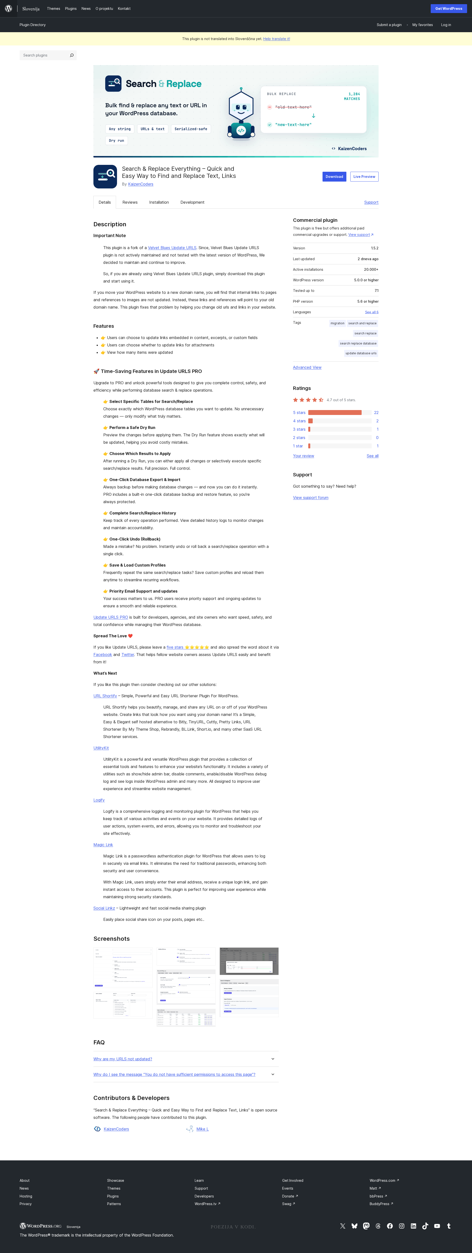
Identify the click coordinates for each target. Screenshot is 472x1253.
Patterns (114, 1204)
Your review (303, 455)
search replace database (358, 343)
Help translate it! (276, 39)
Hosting (26, 1196)
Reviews (130, 202)
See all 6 (372, 312)
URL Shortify (105, 695)
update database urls (361, 353)
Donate (290, 1196)
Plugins (113, 1196)
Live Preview (364, 176)
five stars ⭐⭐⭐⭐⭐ (188, 647)
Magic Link (103, 844)
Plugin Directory (33, 25)
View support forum (310, 497)
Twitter (127, 654)
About (25, 1180)
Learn (199, 1180)
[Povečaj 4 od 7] (208, 976)
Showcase (115, 1180)
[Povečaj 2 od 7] (146, 998)
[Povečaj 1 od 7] (146, 954)
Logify (99, 799)
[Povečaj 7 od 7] (272, 985)
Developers (204, 1196)
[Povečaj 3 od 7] (208, 954)
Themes (113, 1188)
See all (373, 455)
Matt (375, 1188)
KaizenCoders (140, 184)
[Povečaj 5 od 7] (208, 1015)
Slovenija (73, 1227)
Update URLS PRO (110, 617)
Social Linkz (104, 908)
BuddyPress (382, 1204)
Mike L (202, 1128)
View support (359, 234)
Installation (159, 202)
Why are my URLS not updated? (122, 1059)
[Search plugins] (72, 55)
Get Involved (292, 1180)
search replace (365, 333)
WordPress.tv (208, 1204)
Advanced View (307, 367)
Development (192, 202)
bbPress (378, 1196)
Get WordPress (448, 8)
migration (337, 323)
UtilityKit (101, 747)
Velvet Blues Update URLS (172, 247)
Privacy (26, 1204)
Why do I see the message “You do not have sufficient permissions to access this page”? (174, 1074)
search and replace (362, 323)
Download (334, 176)
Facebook (102, 654)
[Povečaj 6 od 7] (272, 954)
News (24, 1188)
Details (105, 202)
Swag (288, 1204)
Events (287, 1188)
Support (371, 202)
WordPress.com (384, 1180)
